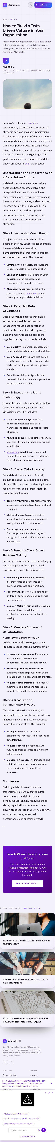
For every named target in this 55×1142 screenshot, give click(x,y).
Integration (13, 451)
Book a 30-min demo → (27, 883)
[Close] (51, 1083)
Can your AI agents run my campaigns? (18, 1124)
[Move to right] (45, 1092)
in (5, 1062)
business (33, 123)
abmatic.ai (32, 1136)
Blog (5, 20)
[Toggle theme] (30, 4)
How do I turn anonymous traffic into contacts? (21, 1119)
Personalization (9, 1075)
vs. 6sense (34, 1075)
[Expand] (49, 1092)
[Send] (43, 1130)
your (27, 163)
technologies (32, 293)
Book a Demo (43, 5)
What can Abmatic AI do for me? (16, 1114)
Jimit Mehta (8, 67)
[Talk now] (39, 1130)
